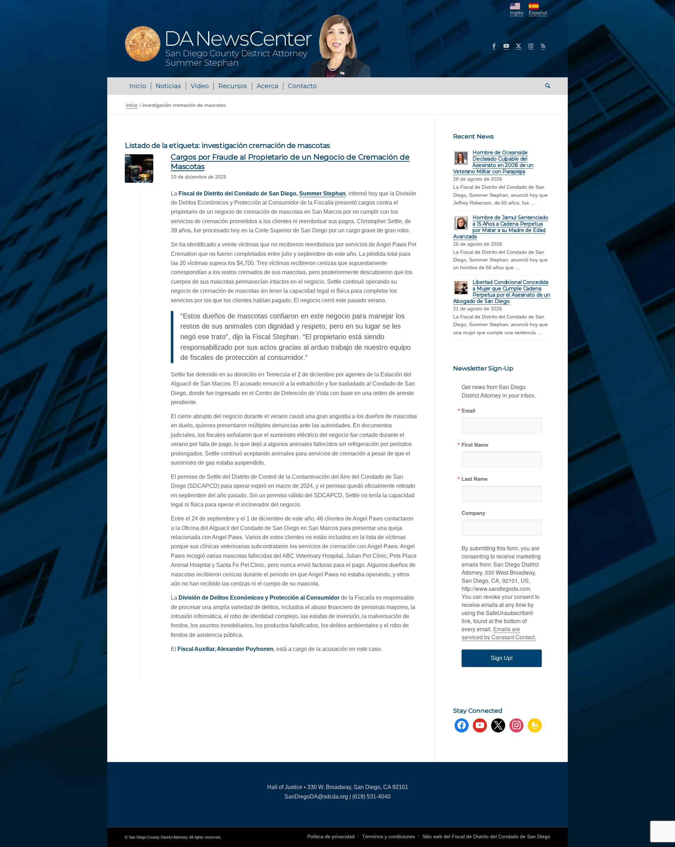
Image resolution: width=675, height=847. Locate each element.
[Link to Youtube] (506, 45)
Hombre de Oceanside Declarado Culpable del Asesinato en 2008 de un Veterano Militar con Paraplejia (493, 162)
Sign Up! (502, 658)
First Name (475, 444)
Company (473, 513)
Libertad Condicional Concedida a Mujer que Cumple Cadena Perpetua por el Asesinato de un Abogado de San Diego (501, 291)
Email (468, 410)
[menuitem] (138, 86)
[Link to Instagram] (531, 45)
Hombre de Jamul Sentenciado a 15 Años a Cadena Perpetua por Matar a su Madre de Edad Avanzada (500, 227)
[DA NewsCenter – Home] (249, 45)
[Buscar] (545, 86)
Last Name (475, 478)
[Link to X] (518, 45)
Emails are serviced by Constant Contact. (499, 633)
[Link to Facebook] (494, 45)
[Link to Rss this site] (543, 45)
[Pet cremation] (139, 168)
